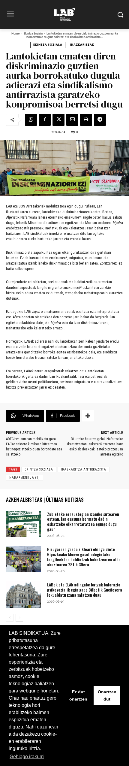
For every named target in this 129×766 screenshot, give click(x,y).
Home (15, 33)
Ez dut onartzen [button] (78, 695)
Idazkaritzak (82, 45)
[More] (88, 416)
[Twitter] (58, 120)
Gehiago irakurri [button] (27, 756)
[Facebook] (45, 120)
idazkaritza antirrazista (83, 469)
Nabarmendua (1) (24, 477)
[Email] (72, 120)
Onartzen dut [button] (107, 695)
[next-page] (19, 618)
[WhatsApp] (31, 120)
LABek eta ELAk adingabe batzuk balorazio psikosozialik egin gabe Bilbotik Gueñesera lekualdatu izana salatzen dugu (84, 589)
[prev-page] (10, 618)
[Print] (86, 120)
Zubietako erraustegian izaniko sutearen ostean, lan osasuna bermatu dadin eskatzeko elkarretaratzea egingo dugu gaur (83, 521)
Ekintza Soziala (33, 33)
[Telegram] (100, 120)
